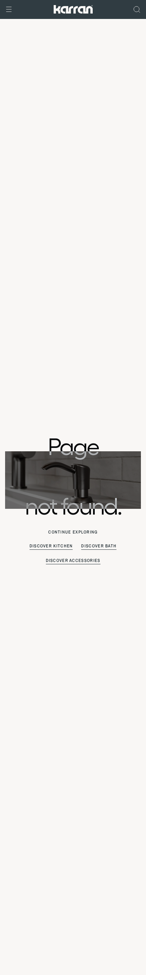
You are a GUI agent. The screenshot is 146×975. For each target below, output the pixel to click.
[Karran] (73, 8)
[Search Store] (137, 9)
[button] (9, 9)
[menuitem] (137, 9)
